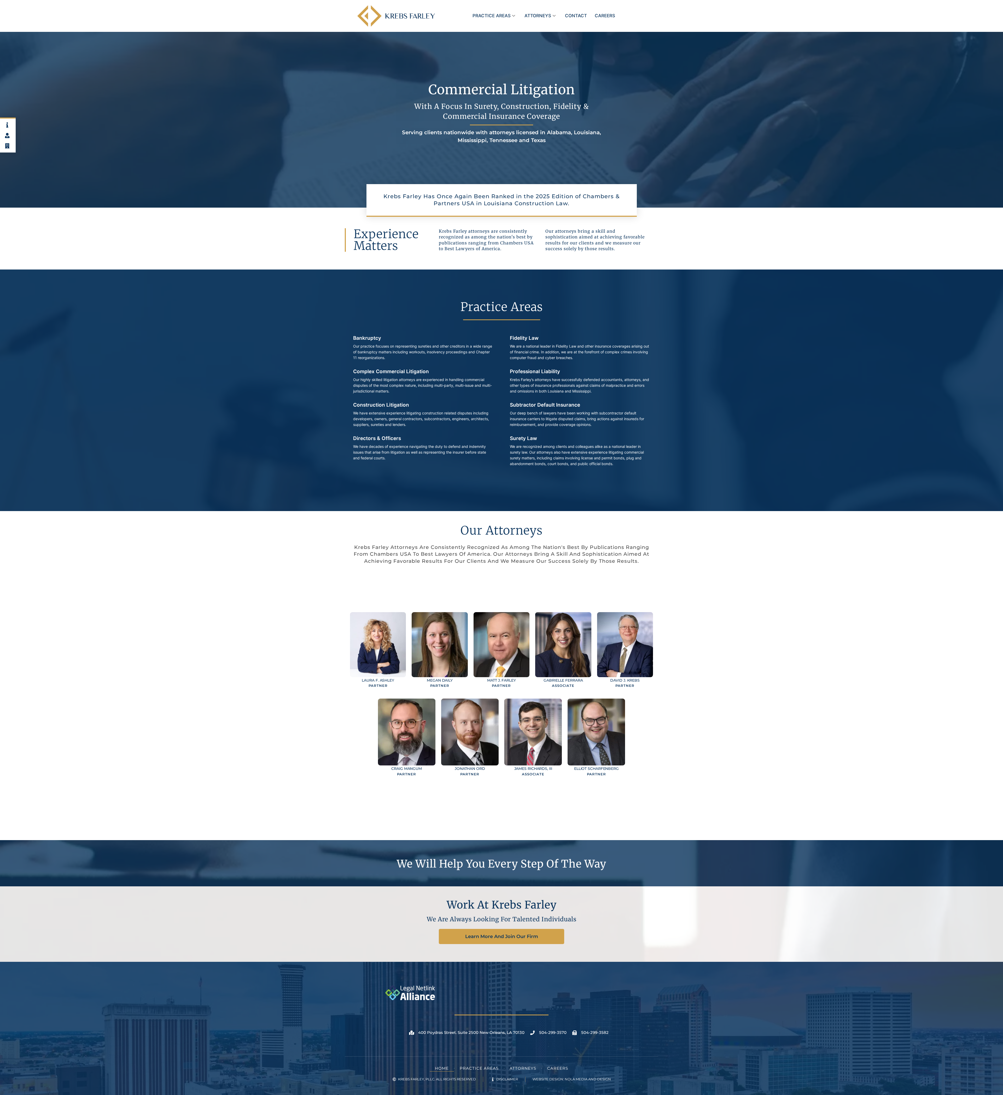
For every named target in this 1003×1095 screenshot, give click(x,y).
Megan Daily (440, 680)
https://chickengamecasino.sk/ (533, 823)
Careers (605, 15)
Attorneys (537, 15)
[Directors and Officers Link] (423, 450)
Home (442, 1068)
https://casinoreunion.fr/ (536, 593)
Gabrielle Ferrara (563, 680)
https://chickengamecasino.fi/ (528, 813)
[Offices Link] (8, 146)
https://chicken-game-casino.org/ (544, 803)
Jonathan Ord (470, 768)
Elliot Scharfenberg (596, 768)
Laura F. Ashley (378, 680)
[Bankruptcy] (423, 349)
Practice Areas (492, 15)
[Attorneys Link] (8, 135)
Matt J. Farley (501, 680)
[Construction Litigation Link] (423, 416)
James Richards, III (533, 768)
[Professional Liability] (580, 383)
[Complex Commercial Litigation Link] (423, 383)
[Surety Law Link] (580, 452)
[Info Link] (8, 125)
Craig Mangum (406, 768)
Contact (576, 15)
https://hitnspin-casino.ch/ (530, 573)
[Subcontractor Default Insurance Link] (580, 416)
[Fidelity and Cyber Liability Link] (580, 349)
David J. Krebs (625, 680)
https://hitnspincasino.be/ (526, 583)
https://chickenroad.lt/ (516, 833)
